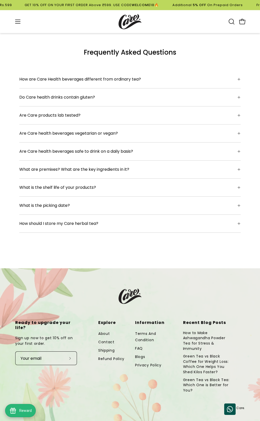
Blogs (140, 356)
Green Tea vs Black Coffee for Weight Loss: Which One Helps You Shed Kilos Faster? (206, 364)
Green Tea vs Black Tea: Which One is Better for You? (206, 385)
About (104, 333)
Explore (107, 322)
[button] (231, 21)
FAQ (139, 348)
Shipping (106, 350)
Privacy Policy (148, 365)
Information (150, 322)
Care (240, 408)
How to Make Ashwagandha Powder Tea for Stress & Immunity (204, 340)
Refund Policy (111, 358)
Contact (106, 342)
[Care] (130, 21)
